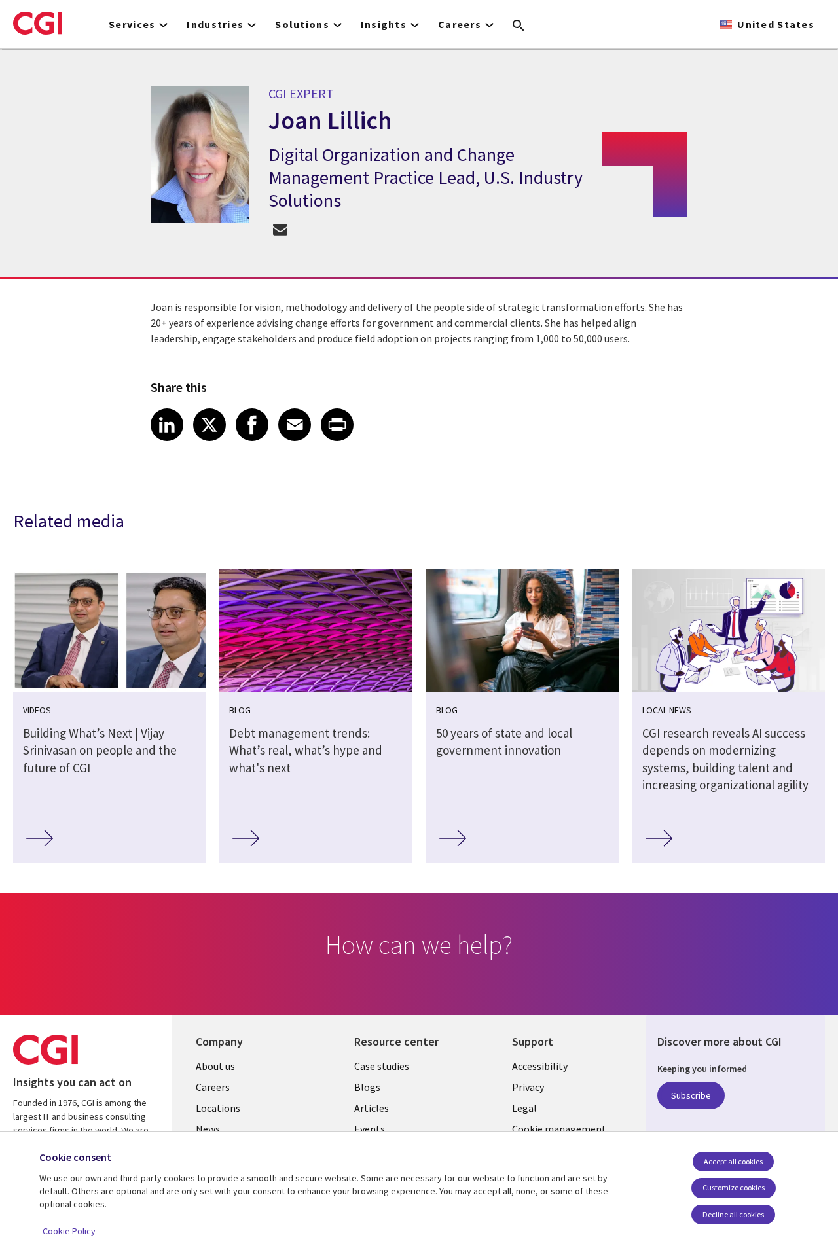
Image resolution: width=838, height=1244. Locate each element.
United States (775, 24)
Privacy (528, 1086)
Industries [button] (215, 24)
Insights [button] (384, 24)
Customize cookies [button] (733, 1187)
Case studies (381, 1066)
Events (369, 1128)
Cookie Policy (69, 1231)
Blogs (367, 1086)
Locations (218, 1107)
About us (215, 1066)
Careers (213, 1086)
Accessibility (540, 1066)
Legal (524, 1107)
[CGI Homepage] (37, 23)
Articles (371, 1107)
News (208, 1128)
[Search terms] (518, 26)
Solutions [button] (302, 24)
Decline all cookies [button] (733, 1214)
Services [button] (132, 24)
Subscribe (691, 1095)
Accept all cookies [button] (733, 1161)
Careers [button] (459, 24)
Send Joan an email (279, 228)
